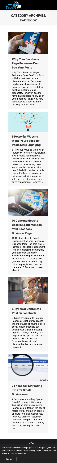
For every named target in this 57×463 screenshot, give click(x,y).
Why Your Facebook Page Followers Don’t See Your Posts (26, 63)
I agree (9, 458)
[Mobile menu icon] (52, 5)
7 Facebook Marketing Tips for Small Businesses (27, 390)
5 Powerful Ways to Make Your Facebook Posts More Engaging (26, 141)
